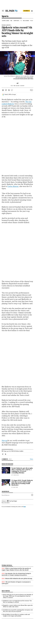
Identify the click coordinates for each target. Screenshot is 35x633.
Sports (5, 16)
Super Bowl (16, 20)
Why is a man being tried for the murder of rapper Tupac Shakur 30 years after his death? (16, 569)
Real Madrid (26, 20)
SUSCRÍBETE (26, 10)
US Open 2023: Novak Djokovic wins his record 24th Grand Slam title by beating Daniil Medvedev (22, 483)
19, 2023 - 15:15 (19, 85)
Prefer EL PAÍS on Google (10, 94)
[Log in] (32, 10)
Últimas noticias (7, 565)
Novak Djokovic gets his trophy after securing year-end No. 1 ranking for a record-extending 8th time (22, 471)
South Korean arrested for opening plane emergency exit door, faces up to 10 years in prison (18, 610)
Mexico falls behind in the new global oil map (18, 578)
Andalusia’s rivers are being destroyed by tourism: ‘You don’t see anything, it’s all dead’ (17, 601)
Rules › (31, 459)
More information (5, 502)
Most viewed (6, 591)
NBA (11, 20)
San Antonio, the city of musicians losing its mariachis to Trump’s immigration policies (16, 574)
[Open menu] (3, 10)
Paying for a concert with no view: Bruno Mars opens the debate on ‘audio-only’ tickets (18, 606)
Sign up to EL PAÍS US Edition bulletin (13, 451)
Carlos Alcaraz (13, 186)
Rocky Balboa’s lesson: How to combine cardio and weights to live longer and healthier (16, 615)
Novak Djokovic (6, 25)
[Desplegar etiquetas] (32, 495)
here (25, 506)
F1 (21, 20)
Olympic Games (5, 20)
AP (17, 83)
